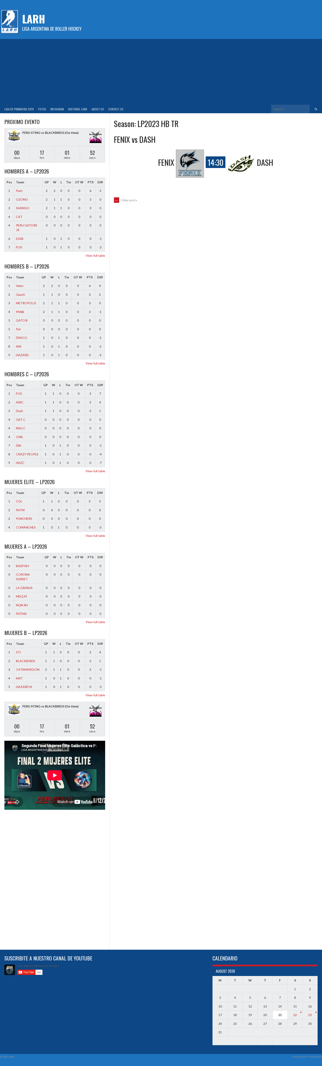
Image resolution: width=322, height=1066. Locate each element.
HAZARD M (24, 687)
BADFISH (22, 566)
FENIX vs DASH (135, 139)
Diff (100, 182)
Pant (19, 191)
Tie (68, 182)
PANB (20, 312)
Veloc (20, 286)
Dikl (18, 445)
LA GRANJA (24, 588)
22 (295, 1015)
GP (46, 182)
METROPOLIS (26, 303)
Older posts (126, 200)
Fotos (42, 109)
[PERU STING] (14, 136)
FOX (19, 247)
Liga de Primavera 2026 (19, 109)
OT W (79, 182)
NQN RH (22, 605)
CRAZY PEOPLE (27, 454)
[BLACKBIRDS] (95, 137)
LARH (33, 19)
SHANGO (22, 208)
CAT (19, 217)
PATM (20, 510)
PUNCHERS (24, 518)
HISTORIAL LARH (77, 109)
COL (19, 501)
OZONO (22, 199)
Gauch (20, 294)
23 (310, 1015)
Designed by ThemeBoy (307, 1056)
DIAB (19, 238)
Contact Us (115, 109)
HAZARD (22, 355)
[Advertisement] (161, 72)
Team (20, 182)
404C (19, 402)
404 (18, 346)
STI (18, 652)
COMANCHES (26, 527)
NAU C (20, 428)
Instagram (57, 109)
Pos (9, 182)
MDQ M (21, 596)
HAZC (20, 463)
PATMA (21, 613)
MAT (19, 678)
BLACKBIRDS (25, 661)
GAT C (20, 419)
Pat (18, 329)
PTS (91, 182)
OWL (19, 437)
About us (98, 109)
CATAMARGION (27, 669)
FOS (19, 393)
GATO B (22, 320)
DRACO (21, 337)
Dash (19, 411)
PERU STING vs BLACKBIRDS (43, 132)
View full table (95, 255)
